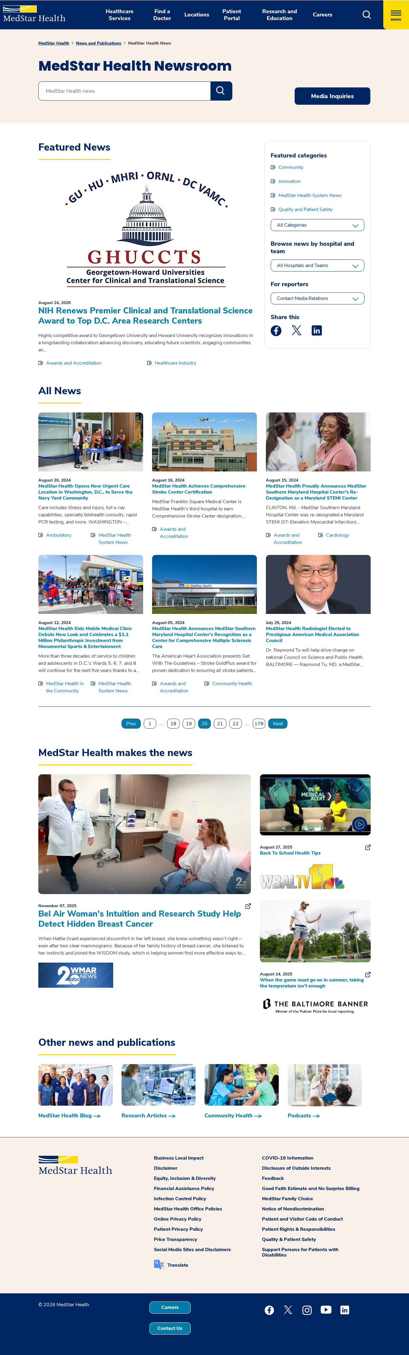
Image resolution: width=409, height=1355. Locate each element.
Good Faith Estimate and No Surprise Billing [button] (311, 1188)
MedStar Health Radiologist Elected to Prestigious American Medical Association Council (312, 635)
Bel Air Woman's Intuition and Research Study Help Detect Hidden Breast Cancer (139, 919)
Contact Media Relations (302, 298)
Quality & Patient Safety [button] (289, 1239)
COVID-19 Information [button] (287, 1158)
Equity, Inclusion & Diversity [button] (185, 1178)
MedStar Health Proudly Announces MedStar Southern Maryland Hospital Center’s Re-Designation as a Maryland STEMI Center (316, 492)
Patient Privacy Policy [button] (178, 1229)
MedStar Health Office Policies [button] (188, 1209)
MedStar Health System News (310, 195)
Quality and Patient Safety (305, 210)
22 (236, 723)
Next (278, 723)
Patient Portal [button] (231, 15)
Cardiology (337, 535)
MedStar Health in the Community (65, 687)
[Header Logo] (31, 10)
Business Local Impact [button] (179, 1158)
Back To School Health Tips (290, 853)
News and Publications (98, 43)
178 (259, 723)
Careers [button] (322, 14)
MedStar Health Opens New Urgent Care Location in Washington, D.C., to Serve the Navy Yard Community (85, 492)
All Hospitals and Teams (302, 265)
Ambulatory (58, 535)
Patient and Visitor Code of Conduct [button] (302, 1219)
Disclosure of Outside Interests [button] (296, 1168)
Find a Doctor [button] (162, 15)
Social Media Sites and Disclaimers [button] (192, 1249)
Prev (131, 723)
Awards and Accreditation (74, 363)
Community (290, 167)
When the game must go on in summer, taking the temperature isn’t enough (312, 983)
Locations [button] (196, 14)
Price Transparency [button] (175, 1239)
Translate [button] (177, 1265)
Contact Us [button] (169, 1328)
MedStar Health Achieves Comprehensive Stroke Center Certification (199, 489)
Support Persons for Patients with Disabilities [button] (300, 1252)
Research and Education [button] (279, 15)
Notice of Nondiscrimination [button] (293, 1209)
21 (220, 723)
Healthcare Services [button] (120, 15)
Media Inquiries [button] (332, 96)
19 (189, 723)
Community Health (232, 683)
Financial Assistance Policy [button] (184, 1188)
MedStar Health (53, 43)
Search (221, 91)
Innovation (289, 181)
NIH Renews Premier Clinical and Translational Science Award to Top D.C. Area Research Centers (145, 316)
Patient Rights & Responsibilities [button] (298, 1229)
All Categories (292, 225)
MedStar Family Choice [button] (287, 1198)
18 (173, 723)
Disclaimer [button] (165, 1168)
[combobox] (135, 91)
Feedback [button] (273, 1178)
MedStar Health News (149, 43)
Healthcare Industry (175, 363)
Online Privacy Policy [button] (178, 1219)
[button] (367, 14)
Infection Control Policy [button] (180, 1198)
